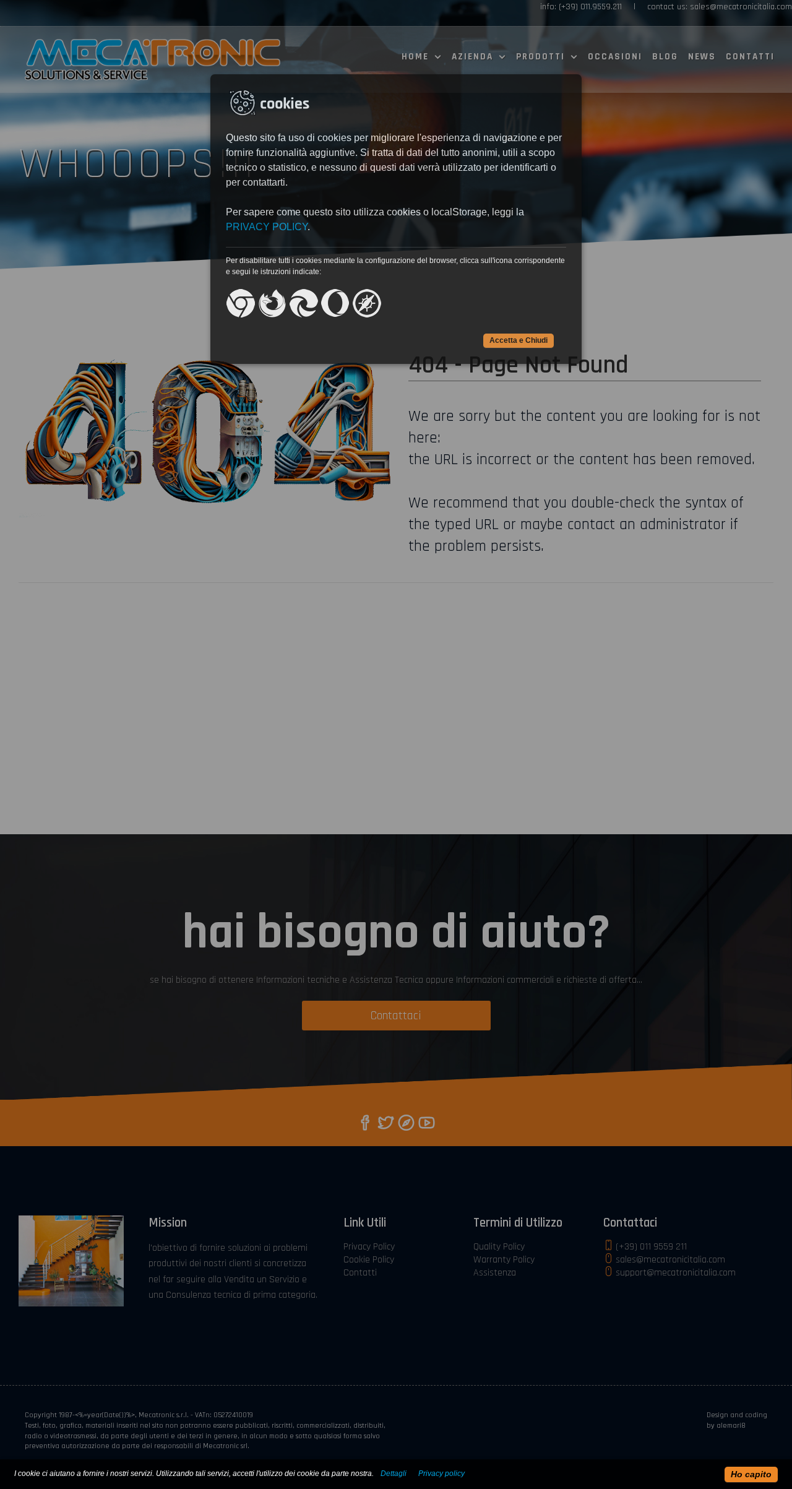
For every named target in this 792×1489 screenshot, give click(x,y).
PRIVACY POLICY (267, 227)
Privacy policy (441, 1473)
